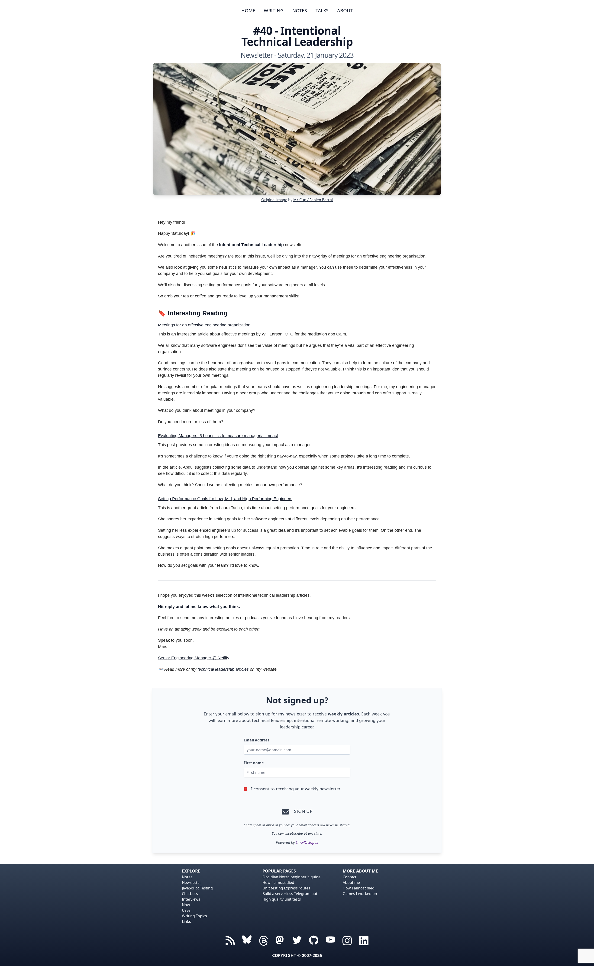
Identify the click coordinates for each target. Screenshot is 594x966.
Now (186, 904)
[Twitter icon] (297, 940)
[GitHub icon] (313, 940)
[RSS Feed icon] (230, 940)
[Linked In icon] (363, 940)
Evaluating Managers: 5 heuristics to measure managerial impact (218, 435)
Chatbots (190, 893)
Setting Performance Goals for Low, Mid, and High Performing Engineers (225, 498)
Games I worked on (360, 893)
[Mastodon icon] (280, 940)
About (345, 10)
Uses (186, 910)
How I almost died (278, 882)
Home (248, 10)
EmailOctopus (307, 842)
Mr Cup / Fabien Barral (313, 199)
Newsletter (191, 882)
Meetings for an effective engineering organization (204, 325)
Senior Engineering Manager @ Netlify (193, 658)
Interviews (191, 899)
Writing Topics (194, 915)
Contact (349, 876)
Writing (274, 10)
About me (351, 882)
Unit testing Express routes (286, 888)
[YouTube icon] (330, 940)
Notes (299, 10)
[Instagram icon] (347, 940)
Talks (322, 10)
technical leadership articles (223, 669)
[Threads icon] (247, 940)
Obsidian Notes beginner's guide (291, 876)
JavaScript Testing (197, 888)
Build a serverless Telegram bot (289, 893)
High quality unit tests (281, 899)
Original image (274, 199)
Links (186, 921)
